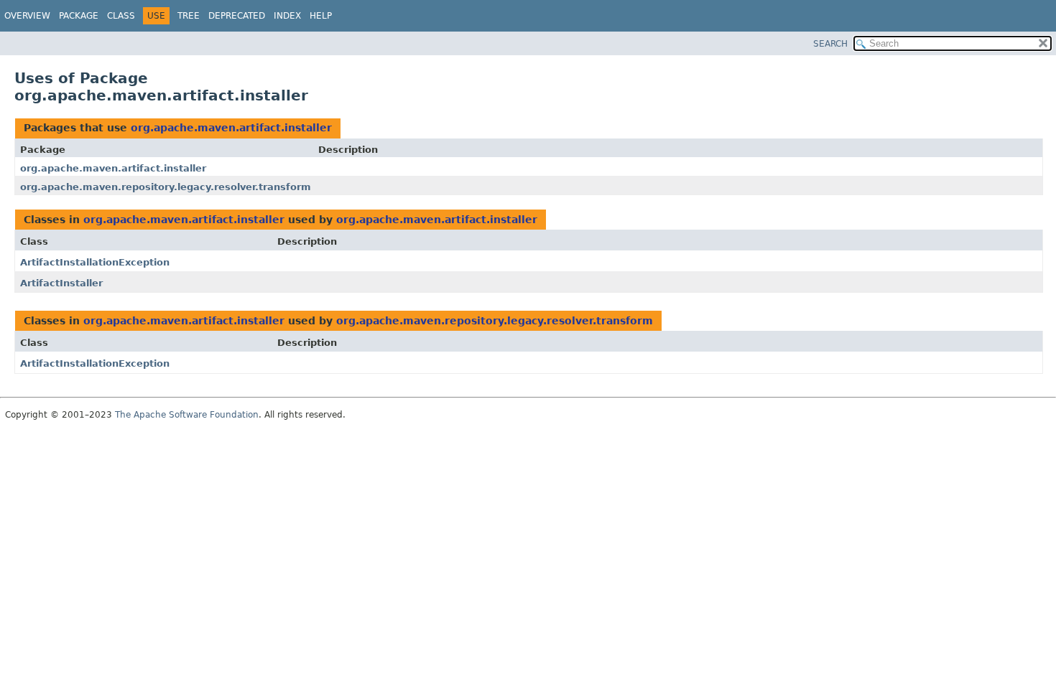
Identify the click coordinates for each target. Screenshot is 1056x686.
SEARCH (830, 44)
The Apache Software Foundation (187, 415)
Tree (188, 16)
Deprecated (236, 16)
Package (78, 16)
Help (321, 16)
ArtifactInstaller (61, 283)
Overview (27, 16)
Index (287, 16)
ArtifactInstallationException (95, 262)
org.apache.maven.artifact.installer (231, 127)
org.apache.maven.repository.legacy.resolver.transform (165, 187)
